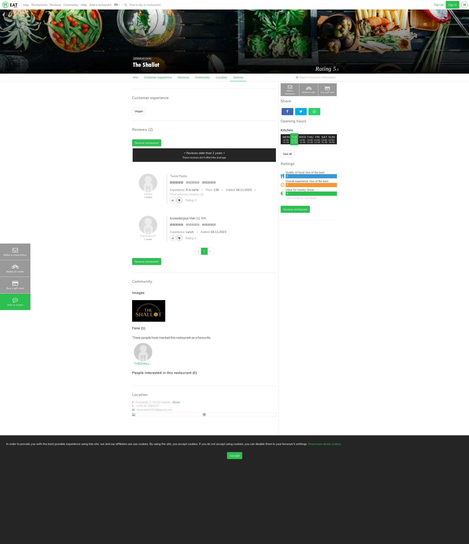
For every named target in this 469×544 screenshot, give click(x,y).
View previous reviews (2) (187, 194)
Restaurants (39, 5)
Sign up (438, 4)
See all (287, 154)
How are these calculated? (301, 198)
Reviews (55, 5)
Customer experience (158, 77)
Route (176, 402)
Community (71, 5)
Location (221, 77)
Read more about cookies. (325, 443)
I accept (234, 455)
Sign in (452, 5)
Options (238, 77)
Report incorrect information (317, 77)
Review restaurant (295, 209)
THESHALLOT (143, 363)
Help (84, 5)
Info (135, 77)
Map (26, 5)
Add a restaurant (100, 5)
